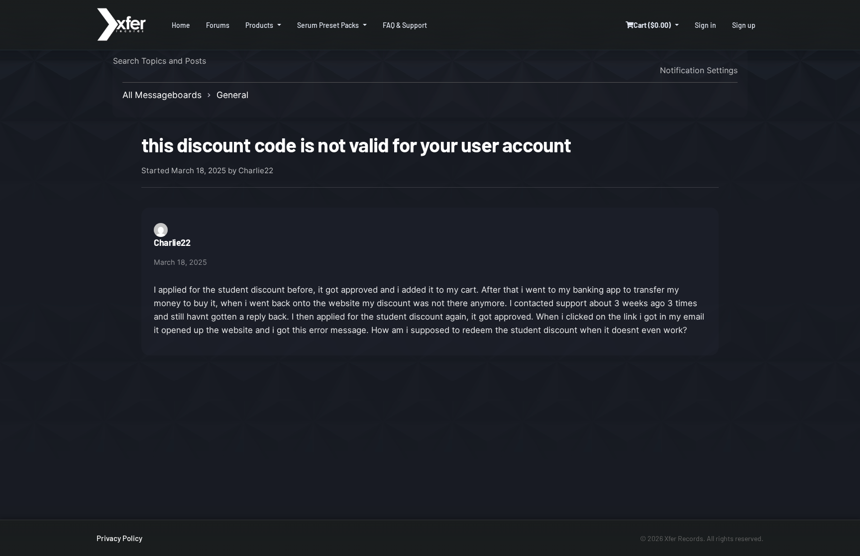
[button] (652, 25)
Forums (217, 25)
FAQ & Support (405, 25)
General (232, 95)
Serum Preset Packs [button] (328, 25)
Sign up (743, 25)
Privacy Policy (119, 538)
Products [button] (259, 25)
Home (181, 25)
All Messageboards (162, 95)
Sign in (705, 25)
